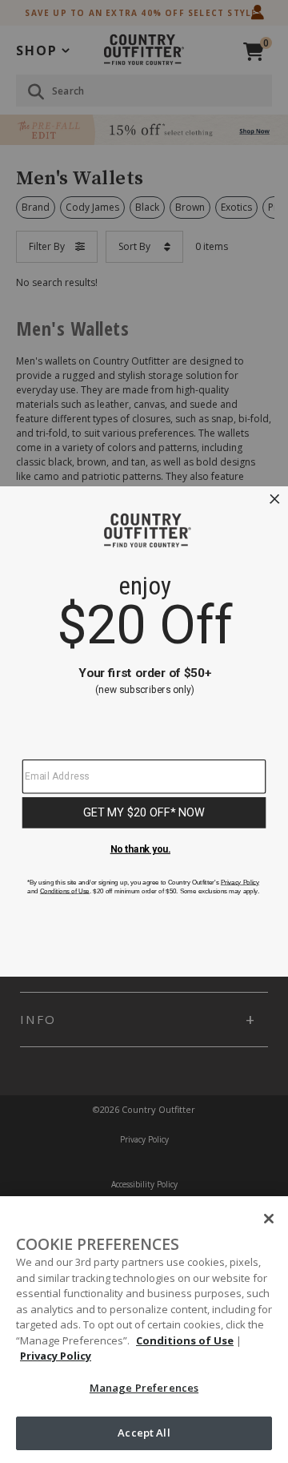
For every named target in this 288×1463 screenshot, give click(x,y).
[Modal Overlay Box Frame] (144, 731)
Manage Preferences (144, 1387)
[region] (144, 1329)
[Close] (268, 1218)
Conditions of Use (185, 1340)
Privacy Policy (55, 1355)
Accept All (144, 1432)
